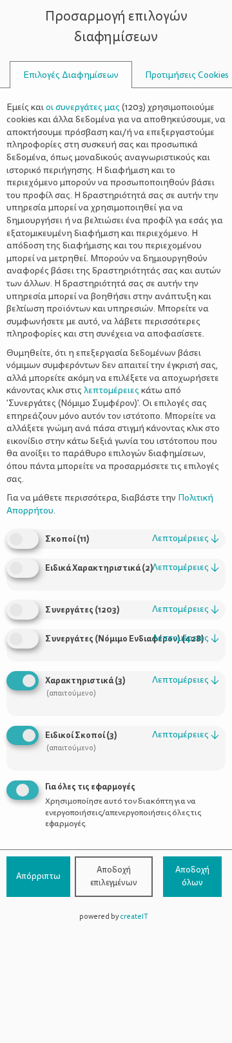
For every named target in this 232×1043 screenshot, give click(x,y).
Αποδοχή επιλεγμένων (113, 876)
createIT (134, 916)
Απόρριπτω (38, 876)
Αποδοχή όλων (192, 876)
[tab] (71, 75)
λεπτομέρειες (185, 538)
